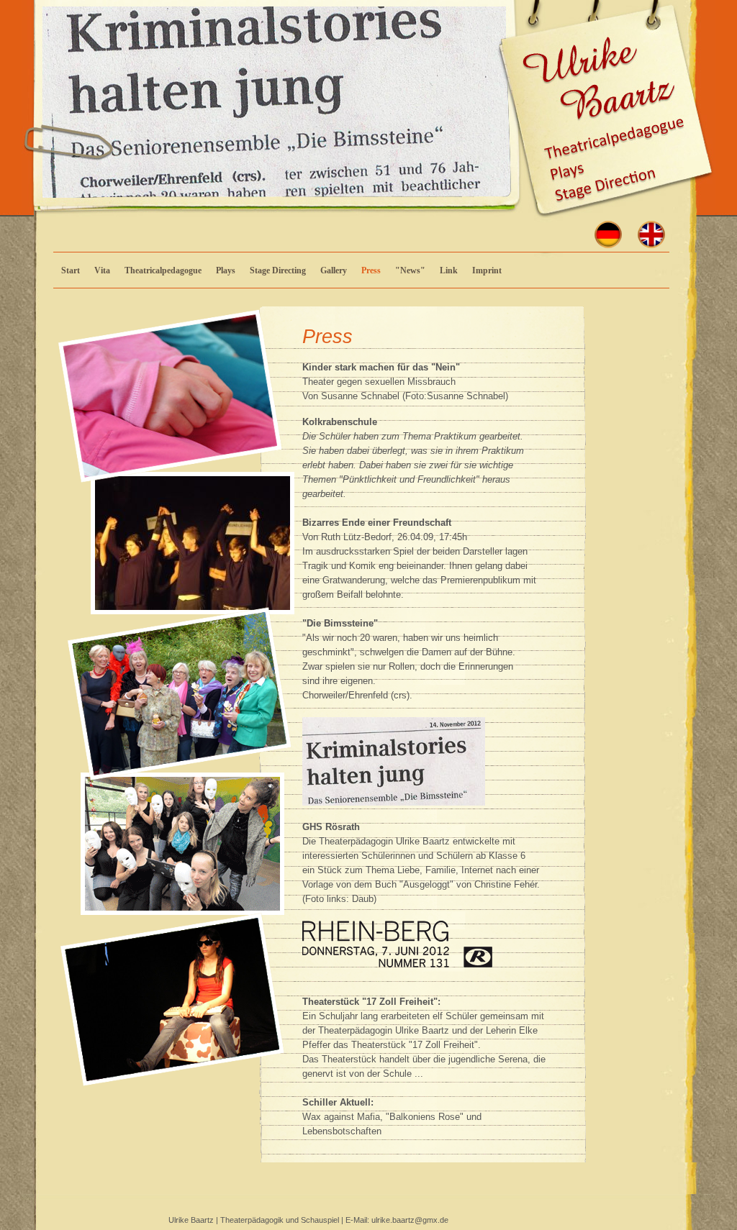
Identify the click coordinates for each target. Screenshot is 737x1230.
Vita (102, 270)
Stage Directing (278, 270)
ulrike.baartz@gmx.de (409, 1220)
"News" (410, 270)
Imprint (487, 270)
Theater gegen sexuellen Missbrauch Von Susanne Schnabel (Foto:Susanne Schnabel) (405, 381)
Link (449, 270)
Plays (225, 270)
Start (70, 270)
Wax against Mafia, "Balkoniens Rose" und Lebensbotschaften (391, 1116)
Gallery (333, 270)
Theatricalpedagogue (163, 270)
